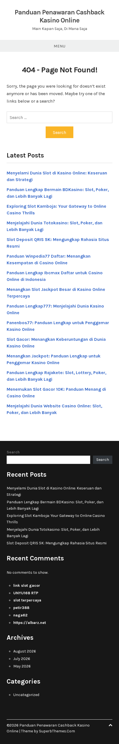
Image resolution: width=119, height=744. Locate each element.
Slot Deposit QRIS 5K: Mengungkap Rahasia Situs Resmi (57, 543)
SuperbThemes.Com (57, 731)
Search (13, 452)
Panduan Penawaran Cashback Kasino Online (59, 16)
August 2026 (24, 651)
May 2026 (22, 666)
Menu (59, 46)
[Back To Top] (110, 725)
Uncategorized (26, 694)
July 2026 (21, 658)
